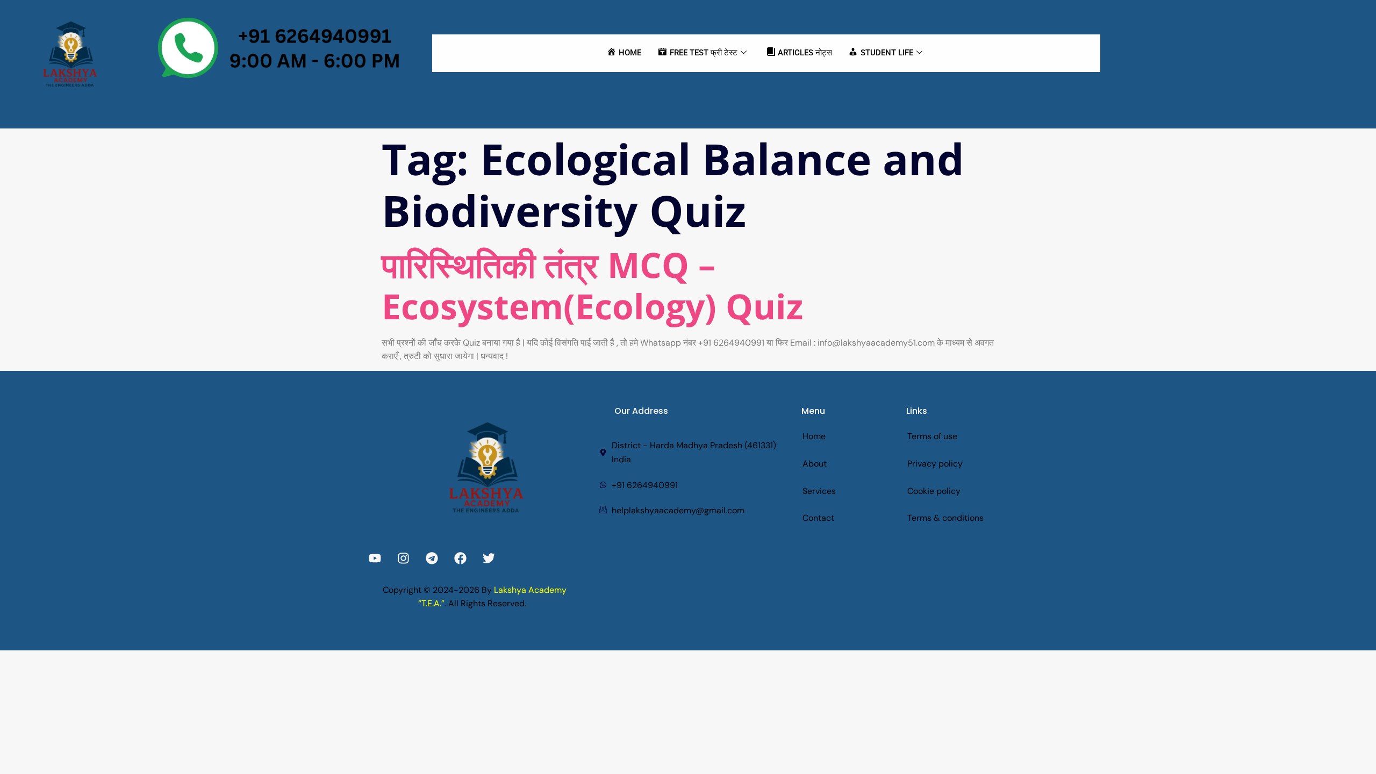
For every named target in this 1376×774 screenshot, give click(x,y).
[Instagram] (403, 558)
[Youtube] (375, 558)
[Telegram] (432, 558)
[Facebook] (460, 558)
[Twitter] (489, 558)
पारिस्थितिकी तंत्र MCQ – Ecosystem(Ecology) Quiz (592, 285)
